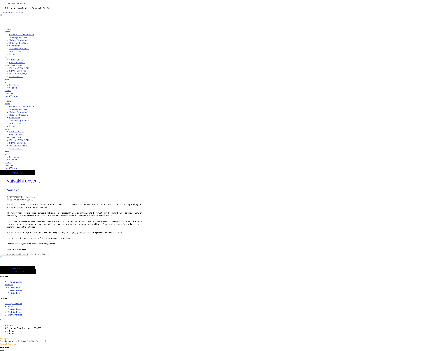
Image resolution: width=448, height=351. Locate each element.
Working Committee (18, 37)
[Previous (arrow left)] (1, 350)
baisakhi (24, 254)
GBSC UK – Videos (17, 62)
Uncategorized (13, 254)
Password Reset (16, 76)
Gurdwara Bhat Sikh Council (21, 34)
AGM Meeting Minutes (19, 48)
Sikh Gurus (14, 85)
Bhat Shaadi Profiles (13, 65)
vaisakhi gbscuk (44, 254)
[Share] (6, 347)
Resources (13, 54)
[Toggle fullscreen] (3, 347)
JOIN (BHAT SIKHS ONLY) (20, 68)
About (7, 31)
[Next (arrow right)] (3, 350)
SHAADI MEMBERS (17, 71)
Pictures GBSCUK (16, 59)
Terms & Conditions (8, 344)
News (7, 79)
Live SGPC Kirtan (12, 96)
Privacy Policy (6, 338)
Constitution (14, 45)
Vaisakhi (13, 88)
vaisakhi (32, 254)
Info (6, 82)
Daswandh (9, 93)
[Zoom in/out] (1, 347)
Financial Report (16, 51)
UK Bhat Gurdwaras (18, 40)
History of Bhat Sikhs (18, 43)
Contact (8, 90)
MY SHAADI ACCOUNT (19, 74)
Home (8, 29)
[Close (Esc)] (8, 347)
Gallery (8, 57)
